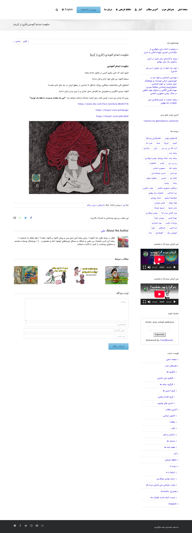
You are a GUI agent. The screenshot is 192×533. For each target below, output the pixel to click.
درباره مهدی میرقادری (166, 479)
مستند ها (171, 441)
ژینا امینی (173, 228)
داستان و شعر (169, 435)
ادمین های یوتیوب (165, 403)
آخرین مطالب (171, 409)
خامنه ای (173, 178)
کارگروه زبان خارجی (165, 378)
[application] (159, 259)
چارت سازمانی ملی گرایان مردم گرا (160, 485)
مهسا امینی (172, 218)
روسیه (166, 183)
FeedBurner (166, 340)
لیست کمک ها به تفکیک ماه (162, 497)
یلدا (150, 233)
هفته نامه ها (169, 447)
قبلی (25, 41)
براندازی (147, 148)
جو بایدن (173, 173)
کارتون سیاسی (169, 416)
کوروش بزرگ (172, 233)
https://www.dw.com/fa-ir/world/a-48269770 (103, 104)
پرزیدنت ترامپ (171, 223)
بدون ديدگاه (91, 205)
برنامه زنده (173, 153)
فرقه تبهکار (173, 203)
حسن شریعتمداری (159, 173)
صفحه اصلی (171, 359)
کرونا (153, 228)
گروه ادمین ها (169, 391)
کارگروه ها (171, 372)
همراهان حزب (171, 366)
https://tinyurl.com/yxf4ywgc (112, 110)
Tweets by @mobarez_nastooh (160, 121)
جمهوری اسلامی (159, 168)
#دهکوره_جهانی (171, 138)
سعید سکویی (148, 188)
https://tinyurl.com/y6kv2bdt (112, 116)
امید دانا (149, 143)
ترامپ (162, 163)
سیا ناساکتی (172, 193)
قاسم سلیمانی (159, 203)
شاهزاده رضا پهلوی (155, 193)
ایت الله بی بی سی (169, 148)
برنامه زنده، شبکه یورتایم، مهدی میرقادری (161, 158)
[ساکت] (149, 267)
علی (124, 205)
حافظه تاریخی (171, 460)
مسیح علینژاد (159, 208)
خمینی (163, 178)
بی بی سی (172, 163)
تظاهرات (152, 163)
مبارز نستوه (172, 208)
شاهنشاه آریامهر (171, 198)
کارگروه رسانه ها (166, 384)
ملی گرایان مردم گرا (169, 213)
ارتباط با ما (170, 472)
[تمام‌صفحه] (144, 267)
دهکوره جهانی (151, 178)
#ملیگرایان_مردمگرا (153, 138)
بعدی (18, 41)
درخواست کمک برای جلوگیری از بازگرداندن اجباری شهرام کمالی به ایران (160, 51)
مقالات (172, 422)
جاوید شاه (173, 168)
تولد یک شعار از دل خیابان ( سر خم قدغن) (161, 69)
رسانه (175, 183)
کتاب (173, 428)
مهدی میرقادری (152, 213)
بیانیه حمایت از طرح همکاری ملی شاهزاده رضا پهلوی (162, 101)
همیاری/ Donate (169, 491)
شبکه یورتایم (156, 198)
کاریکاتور (101, 205)
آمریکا (166, 143)
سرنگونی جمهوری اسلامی (167, 188)
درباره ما (173, 466)
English (173, 504)
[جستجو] (57, 10)
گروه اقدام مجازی (165, 397)
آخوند (174, 143)
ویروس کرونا (159, 218)
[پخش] (174, 267)
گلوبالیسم (159, 233)
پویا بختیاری (157, 223)
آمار (175, 454)
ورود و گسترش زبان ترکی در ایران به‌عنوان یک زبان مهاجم (162, 60)
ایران (155, 148)
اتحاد (158, 143)
